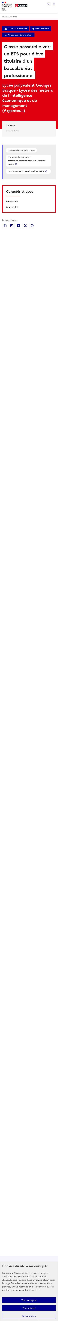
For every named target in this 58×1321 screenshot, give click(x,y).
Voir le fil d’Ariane (9, 16)
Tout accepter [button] (29, 1300)
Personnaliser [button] (29, 1315)
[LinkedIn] (18, 225)
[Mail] (12, 225)
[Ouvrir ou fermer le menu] (54, 4)
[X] (25, 225)
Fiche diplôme (42, 28)
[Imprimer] (5, 225)
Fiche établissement (17, 28)
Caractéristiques (12, 130)
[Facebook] (32, 225)
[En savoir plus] (16, 164)
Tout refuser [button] (29, 1308)
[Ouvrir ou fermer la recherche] (48, 4)
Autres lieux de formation (20, 34)
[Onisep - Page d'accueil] (21, 5)
